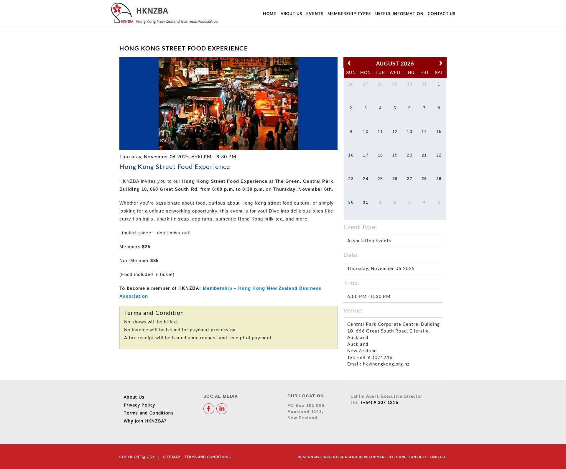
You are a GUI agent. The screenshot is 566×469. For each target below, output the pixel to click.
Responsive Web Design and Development (342, 457)
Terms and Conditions (149, 413)
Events (314, 13)
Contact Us (441, 13)
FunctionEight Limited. (421, 457)
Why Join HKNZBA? (145, 421)
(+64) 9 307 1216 (379, 402)
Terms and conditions (208, 457)
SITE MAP (171, 457)
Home (269, 13)
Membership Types (349, 13)
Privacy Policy (139, 405)
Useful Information (399, 13)
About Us (291, 13)
